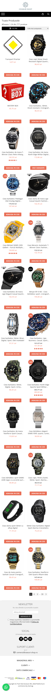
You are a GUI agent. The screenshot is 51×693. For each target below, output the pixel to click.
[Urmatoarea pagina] (45, 594)
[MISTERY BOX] (12, 91)
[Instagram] (30, 639)
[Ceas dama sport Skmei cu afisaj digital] (12, 511)
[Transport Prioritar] (12, 45)
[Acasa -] (25, 6)
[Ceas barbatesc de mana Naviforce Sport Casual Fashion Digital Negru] (12, 417)
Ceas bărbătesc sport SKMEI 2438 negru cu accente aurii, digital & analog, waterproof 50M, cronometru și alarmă (12, 479)
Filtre (14, 28)
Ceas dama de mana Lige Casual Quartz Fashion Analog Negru (38, 200)
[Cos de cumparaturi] (42, 14)
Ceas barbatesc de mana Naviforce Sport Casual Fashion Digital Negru (13, 432)
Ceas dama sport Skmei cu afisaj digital (12, 527)
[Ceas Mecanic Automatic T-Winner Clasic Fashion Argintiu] (38, 231)
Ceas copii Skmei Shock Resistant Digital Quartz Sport (38, 60)
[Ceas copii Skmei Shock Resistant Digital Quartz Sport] (38, 45)
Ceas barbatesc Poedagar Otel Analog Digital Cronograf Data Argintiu (13, 200)
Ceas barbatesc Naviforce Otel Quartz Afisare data (38, 573)
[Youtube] (25, 639)
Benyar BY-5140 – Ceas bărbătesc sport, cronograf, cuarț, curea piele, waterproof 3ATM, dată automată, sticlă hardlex (38, 293)
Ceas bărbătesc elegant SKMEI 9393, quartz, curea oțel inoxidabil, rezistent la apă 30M (38, 432)
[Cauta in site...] (48, 14)
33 (42, 594)
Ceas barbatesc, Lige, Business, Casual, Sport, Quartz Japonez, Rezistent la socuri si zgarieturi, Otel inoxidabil (38, 339)
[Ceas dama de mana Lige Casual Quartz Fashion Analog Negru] (38, 184)
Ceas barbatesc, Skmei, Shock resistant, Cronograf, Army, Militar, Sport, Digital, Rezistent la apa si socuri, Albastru (38, 107)
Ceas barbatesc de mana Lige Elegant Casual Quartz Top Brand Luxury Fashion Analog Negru (12, 293)
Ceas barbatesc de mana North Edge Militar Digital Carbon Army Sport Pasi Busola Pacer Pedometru (38, 153)
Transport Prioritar (12, 59)
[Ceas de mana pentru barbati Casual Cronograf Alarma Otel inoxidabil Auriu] (12, 558)
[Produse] (3, 15)
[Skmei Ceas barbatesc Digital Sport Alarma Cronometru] (38, 511)
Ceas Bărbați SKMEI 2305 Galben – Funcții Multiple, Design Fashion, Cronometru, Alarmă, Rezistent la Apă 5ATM (12, 246)
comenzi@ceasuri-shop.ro (27, 652)
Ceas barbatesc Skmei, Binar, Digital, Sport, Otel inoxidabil (12, 339)
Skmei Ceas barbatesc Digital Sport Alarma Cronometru (38, 527)
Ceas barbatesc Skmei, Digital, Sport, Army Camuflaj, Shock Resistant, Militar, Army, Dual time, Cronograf (12, 386)
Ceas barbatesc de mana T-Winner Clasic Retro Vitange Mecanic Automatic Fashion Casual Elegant (13, 153)
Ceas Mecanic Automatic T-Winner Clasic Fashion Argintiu (38, 246)
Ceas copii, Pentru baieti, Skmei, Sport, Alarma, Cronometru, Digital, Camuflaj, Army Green (38, 479)
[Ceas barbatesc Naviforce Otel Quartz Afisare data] (38, 558)
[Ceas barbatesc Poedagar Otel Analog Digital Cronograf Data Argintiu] (12, 184)
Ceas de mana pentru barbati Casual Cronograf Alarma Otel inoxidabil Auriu (12, 573)
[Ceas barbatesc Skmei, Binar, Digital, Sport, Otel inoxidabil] (12, 324)
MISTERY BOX (12, 106)
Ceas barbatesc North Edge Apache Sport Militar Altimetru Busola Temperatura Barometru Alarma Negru (38, 386)
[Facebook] (21, 639)
